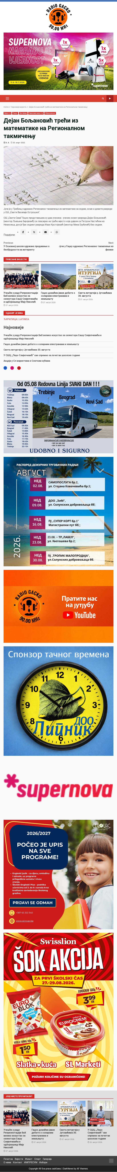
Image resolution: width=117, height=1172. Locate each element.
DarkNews (68, 1168)
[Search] (103, 98)
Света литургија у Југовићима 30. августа (95, 276)
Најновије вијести (36, 113)
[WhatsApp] (57, 232)
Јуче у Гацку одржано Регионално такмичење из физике (86, 246)
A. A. (8, 143)
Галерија (47, 1159)
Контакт (17, 1162)
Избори (43, 1162)
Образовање (50, 113)
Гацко (15, 113)
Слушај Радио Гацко (109, 98)
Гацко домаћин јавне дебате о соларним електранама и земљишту (58, 276)
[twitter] (34, 232)
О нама (7, 1162)
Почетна (8, 1159)
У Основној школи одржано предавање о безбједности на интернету (27, 246)
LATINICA (24, 319)
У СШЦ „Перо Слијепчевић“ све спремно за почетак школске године (42, 355)
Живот (28, 1159)
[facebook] (23, 232)
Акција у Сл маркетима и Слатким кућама (27, 360)
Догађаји (23, 113)
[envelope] (46, 232)
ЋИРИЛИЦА (10, 319)
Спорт (32, 286)
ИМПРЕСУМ (30, 1162)
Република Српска (20, 286)
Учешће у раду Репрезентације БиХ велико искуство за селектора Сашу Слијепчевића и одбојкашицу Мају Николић (21, 276)
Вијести (7, 113)
